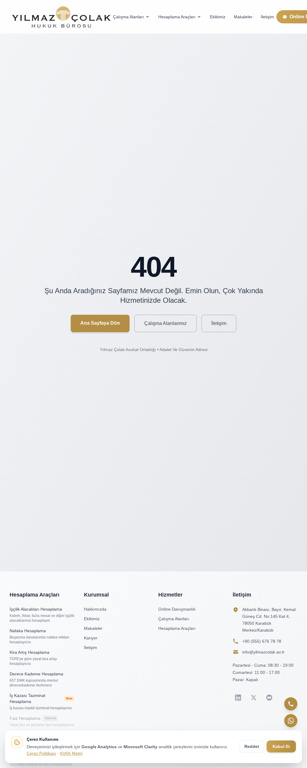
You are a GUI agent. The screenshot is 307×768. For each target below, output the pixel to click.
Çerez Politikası (41, 753)
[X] (253, 697)
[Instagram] (269, 697)
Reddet (251, 746)
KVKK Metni (71, 753)
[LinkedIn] (238, 697)
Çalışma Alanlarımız (165, 323)
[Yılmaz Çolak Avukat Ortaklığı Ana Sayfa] (61, 17)
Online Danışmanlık (176, 609)
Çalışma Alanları (128, 16)
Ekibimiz (217, 16)
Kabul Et (281, 746)
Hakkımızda (95, 609)
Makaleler (243, 16)
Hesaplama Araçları (176, 16)
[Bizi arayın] (290, 703)
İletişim (267, 16)
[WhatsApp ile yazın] (290, 720)
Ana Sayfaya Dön (100, 323)
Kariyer (90, 638)
